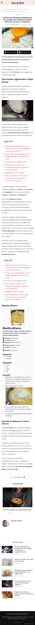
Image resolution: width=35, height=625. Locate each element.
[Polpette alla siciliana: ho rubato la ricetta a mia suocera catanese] (7, 594)
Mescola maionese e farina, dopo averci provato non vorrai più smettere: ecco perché (16, 178)
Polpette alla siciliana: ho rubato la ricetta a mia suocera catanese (23, 593)
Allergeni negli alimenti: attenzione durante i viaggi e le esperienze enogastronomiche (23, 549)
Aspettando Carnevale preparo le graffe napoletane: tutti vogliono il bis (23, 571)
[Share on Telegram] (24, 477)
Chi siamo (10, 614)
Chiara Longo (15, 24)
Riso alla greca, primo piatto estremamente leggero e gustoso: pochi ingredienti (17, 167)
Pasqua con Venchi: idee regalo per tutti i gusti (23, 560)
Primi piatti (17, 14)
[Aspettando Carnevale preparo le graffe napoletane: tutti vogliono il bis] (7, 573)
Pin (22, 324)
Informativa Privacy (21, 614)
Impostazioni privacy (29, 623)
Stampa (16, 324)
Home (3, 9)
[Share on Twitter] (16, 477)
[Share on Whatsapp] (22, 477)
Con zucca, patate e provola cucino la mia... (17, 510)
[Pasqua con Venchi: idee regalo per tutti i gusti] (7, 562)
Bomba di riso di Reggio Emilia (16, 162)
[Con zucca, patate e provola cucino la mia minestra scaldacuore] (17, 497)
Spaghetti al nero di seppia (14, 173)
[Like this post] (12, 477)
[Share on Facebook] (14, 477)
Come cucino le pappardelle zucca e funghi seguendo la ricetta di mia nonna (18, 156)
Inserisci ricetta (11, 52)
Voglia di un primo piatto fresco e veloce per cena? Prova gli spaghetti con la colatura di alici (17, 148)
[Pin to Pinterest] (18, 477)
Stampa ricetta (25, 52)
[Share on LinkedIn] (20, 477)
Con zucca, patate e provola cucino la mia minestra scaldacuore (22, 582)
